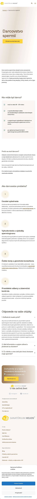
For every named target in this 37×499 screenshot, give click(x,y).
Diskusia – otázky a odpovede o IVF (12, 460)
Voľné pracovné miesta (9, 442)
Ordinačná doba (7, 439)
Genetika (5, 402)
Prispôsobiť (18, 493)
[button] (32, 3)
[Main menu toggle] (35, 3)
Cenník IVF (5, 457)
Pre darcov (5, 411)
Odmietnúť (18, 488)
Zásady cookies (8, 496)
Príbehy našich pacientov (10, 454)
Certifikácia (5, 436)
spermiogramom (28, 208)
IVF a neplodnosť (7, 408)
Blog (3, 451)
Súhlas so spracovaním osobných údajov (22, 496)
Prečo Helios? (6, 430)
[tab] (18, 328)
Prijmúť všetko (18, 483)
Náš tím (4, 433)
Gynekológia (6, 405)
